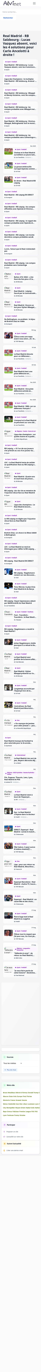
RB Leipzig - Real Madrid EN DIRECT (19, 561)
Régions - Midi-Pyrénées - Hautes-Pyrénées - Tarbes (21, 773)
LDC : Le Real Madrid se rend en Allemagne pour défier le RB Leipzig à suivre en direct (19, 549)
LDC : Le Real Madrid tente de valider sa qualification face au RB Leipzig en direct (20, 464)
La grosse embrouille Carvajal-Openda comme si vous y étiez (25, 169)
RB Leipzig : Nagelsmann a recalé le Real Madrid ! (19, 630)
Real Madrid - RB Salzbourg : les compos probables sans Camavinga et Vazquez (20, 137)
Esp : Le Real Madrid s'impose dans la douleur (24, 813)
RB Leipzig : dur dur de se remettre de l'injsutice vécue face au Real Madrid (20, 491)
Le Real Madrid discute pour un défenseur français (23, 356)
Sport (7, 70)
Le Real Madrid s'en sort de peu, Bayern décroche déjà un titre (25, 760)
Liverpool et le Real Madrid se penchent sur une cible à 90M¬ (25, 422)
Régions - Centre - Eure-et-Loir (26, 431)
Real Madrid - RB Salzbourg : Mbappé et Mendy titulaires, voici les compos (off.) (19, 95)
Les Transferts (20, 157)
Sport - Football (12, 62)
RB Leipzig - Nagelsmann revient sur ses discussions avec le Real (25, 575)
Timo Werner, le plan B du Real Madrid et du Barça (24, 588)
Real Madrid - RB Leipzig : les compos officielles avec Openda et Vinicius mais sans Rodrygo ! (19, 209)
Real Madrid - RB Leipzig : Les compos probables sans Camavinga (19, 264)
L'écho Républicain (21, 439)
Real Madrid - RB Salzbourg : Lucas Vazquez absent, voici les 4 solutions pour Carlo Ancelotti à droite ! (19, 67)
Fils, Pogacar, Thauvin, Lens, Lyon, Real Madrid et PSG (18, 778)
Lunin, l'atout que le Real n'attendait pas (19, 250)
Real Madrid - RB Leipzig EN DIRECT (19, 195)
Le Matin (18, 763)
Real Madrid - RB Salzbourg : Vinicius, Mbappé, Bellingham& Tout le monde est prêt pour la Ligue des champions (19, 123)
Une (18, 720)
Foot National (20, 975)
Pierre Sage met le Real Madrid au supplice (23, 918)
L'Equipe (18, 620)
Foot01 (18, 817)
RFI (17, 799)
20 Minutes (19, 282)
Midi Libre (19, 958)
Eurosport (9, 197)
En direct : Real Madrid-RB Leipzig (25, 182)
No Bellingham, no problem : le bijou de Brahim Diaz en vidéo (19, 320)
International (21, 755)
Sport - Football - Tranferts (25, 612)
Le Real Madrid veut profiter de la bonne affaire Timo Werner (25, 659)
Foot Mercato (20, 662)
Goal (17, 578)
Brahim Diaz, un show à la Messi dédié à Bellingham (20, 534)
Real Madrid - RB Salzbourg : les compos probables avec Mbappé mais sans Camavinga (19, 109)
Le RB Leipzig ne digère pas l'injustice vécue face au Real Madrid (19, 520)
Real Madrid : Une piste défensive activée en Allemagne (23, 391)
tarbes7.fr (9, 782)
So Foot (18, 171)
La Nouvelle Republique (23, 728)
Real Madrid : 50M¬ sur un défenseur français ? (25, 407)
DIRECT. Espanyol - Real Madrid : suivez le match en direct (24, 832)
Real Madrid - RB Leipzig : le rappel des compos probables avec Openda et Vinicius (20, 223)
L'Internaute (19, 834)
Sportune (9, 746)
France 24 (19, 869)
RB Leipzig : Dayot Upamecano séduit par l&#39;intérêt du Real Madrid (20, 602)
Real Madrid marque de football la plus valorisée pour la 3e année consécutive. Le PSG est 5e (18, 743)
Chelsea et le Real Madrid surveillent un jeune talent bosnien (25, 154)
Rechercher (8, 18)
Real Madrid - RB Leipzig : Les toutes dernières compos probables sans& (19, 236)
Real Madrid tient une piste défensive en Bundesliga (23, 373)
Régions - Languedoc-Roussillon (23, 949)
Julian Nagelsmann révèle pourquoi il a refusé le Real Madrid (25, 645)
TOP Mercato (20, 341)
